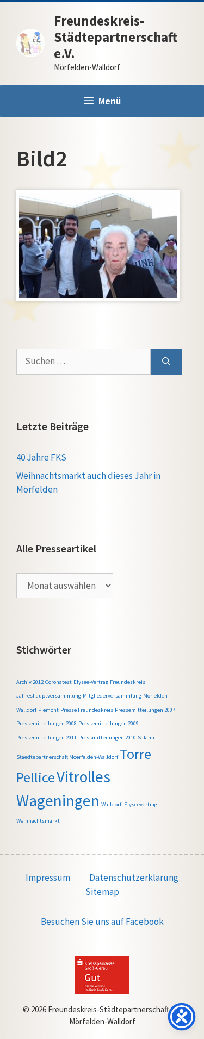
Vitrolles (83, 777)
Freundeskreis (127, 682)
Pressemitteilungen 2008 (46, 723)
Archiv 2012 (30, 682)
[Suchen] (166, 362)
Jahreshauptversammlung (48, 695)
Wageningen (58, 801)
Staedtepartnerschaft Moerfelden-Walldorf (67, 757)
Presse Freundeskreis (86, 709)
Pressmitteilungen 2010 (107, 737)
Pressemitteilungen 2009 (108, 723)
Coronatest (58, 682)
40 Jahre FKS (41, 457)
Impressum (48, 878)
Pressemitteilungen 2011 (46, 737)
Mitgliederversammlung (112, 695)
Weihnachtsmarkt (38, 820)
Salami (146, 737)
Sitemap (102, 892)
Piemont (48, 709)
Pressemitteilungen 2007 (145, 709)
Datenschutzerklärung (133, 878)
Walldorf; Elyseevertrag (129, 804)
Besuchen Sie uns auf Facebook (102, 922)
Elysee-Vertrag (90, 682)
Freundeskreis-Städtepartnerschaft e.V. (115, 37)
